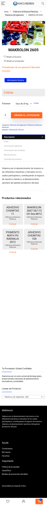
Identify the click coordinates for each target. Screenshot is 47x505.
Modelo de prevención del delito (15, 474)
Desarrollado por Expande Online (14, 486)
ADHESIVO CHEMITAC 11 (12, 210)
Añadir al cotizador (26, 115)
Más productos (10, 155)
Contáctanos (7, 449)
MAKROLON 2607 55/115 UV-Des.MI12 (34, 210)
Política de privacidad (10, 467)
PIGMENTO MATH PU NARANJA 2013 (12, 237)
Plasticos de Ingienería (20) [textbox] (22, 397)
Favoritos (6, 456)
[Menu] (3, 3)
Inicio (6, 12)
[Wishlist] (7, 501)
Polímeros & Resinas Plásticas (25, 12)
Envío (6, 142)
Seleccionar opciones (14, 222)
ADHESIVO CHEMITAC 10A (34, 235)
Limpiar (36, 103)
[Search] (43, 3)
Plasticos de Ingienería (14, 15)
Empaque (6, 103)
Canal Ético (6, 470)
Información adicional (13, 146)
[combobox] (23, 397)
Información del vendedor (14, 150)
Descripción (9, 137)
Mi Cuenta (6, 452)
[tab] (23, 137)
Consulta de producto (13, 159)
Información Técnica (16, 130)
